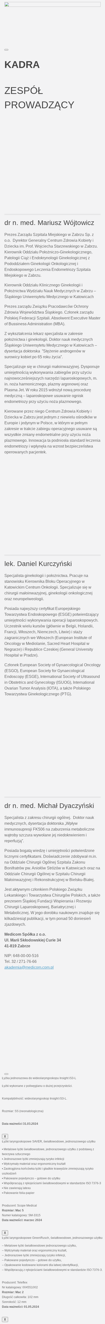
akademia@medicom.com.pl (29, 967)
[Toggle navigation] (6, 49)
